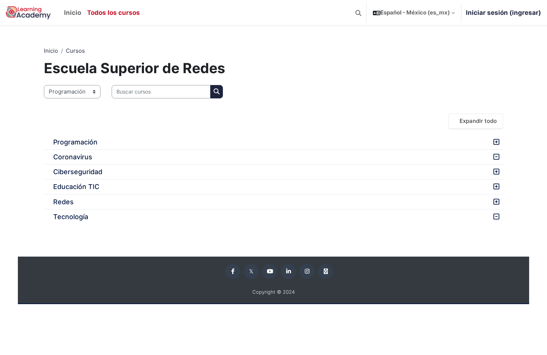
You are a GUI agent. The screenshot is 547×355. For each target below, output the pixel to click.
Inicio (51, 50)
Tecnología (70, 217)
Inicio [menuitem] (72, 12)
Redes (63, 202)
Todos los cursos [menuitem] (113, 12)
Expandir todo (478, 120)
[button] (358, 13)
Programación (75, 142)
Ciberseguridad (77, 172)
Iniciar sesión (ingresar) (503, 12)
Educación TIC (76, 186)
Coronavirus (72, 157)
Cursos (75, 50)
